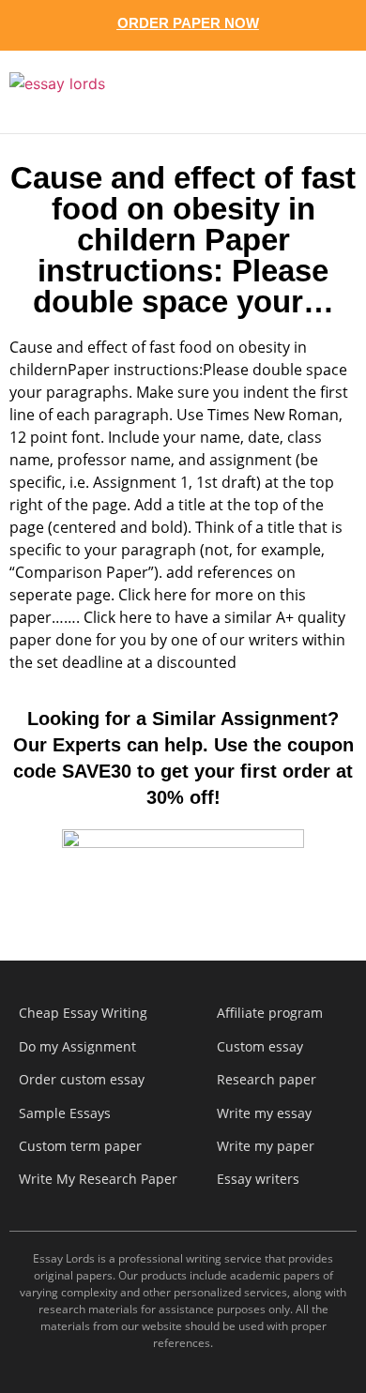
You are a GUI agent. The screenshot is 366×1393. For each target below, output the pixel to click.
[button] (321, 91)
